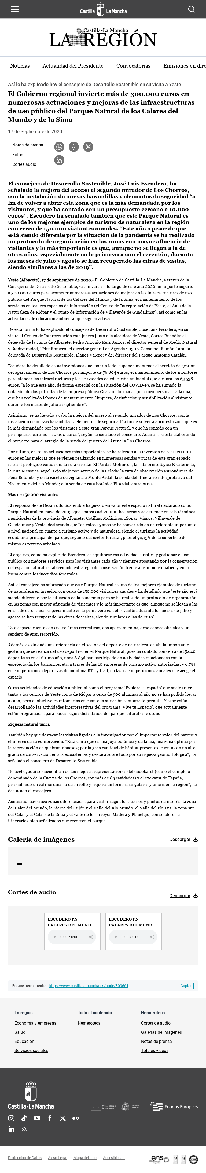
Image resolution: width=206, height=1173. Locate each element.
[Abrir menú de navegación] (14, 9)
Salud (19, 1032)
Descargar (180, 839)
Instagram (11, 1118)
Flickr (75, 1118)
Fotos (17, 154)
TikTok (24, 1118)
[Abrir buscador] (191, 9)
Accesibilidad (114, 1158)
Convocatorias (133, 66)
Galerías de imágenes (161, 1032)
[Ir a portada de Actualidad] (103, 39)
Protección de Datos (25, 1158)
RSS (24, 1129)
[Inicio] (49, 1094)
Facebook (49, 1118)
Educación (24, 1041)
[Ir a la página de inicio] (103, 9)
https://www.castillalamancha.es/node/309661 (88, 986)
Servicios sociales (31, 1050)
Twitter (62, 1118)
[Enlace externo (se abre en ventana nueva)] (173, 1159)
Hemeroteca (89, 1023)
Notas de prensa (27, 145)
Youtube (37, 1118)
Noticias (20, 66)
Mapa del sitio (85, 1158)
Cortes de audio (156, 1023)
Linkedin (11, 1129)
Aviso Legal (57, 1158)
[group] (72, 931)
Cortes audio (24, 164)
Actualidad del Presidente (73, 66)
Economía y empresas (35, 1023)
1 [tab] (19, 864)
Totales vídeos (154, 1050)
